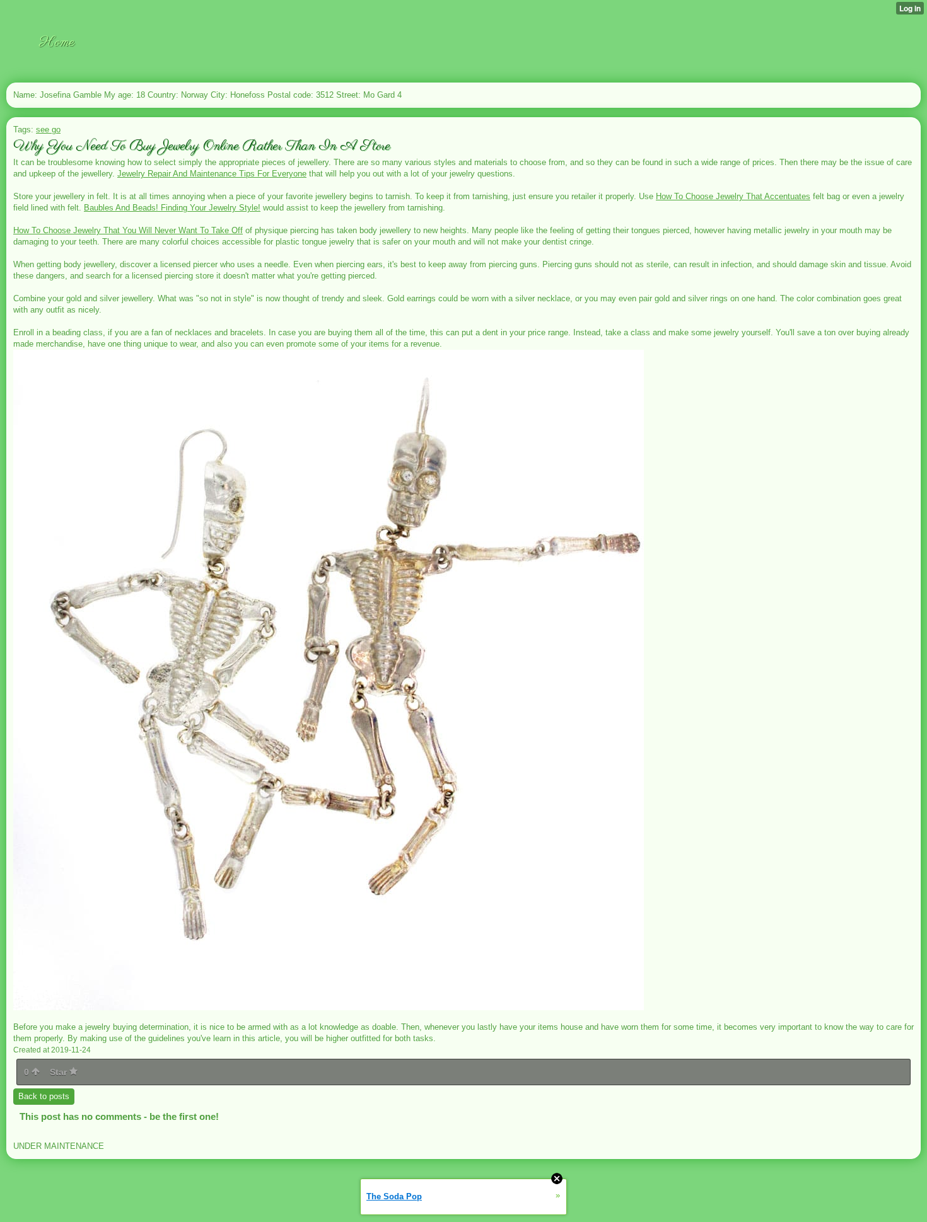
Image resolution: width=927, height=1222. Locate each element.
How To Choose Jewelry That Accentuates (733, 196)
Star (59, 1072)
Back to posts (43, 1096)
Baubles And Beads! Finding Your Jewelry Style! (172, 207)
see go (48, 129)
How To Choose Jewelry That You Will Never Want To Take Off (128, 230)
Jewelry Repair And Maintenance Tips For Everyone (211, 173)
